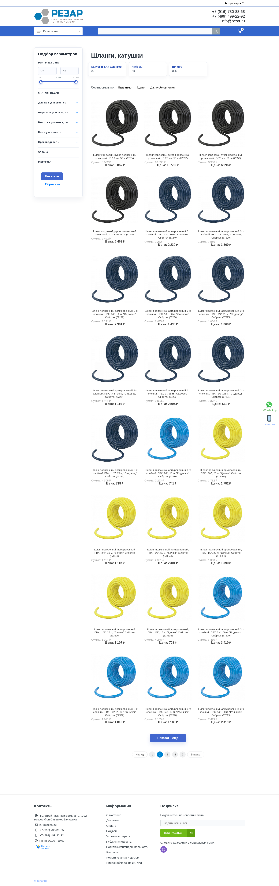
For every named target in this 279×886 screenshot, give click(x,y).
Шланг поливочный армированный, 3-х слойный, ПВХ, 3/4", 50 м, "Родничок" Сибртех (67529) (221, 632)
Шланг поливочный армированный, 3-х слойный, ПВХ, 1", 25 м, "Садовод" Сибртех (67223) (168, 393)
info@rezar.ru (233, 21)
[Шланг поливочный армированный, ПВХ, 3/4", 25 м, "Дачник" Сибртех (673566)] (221, 438)
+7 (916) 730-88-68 (228, 11)
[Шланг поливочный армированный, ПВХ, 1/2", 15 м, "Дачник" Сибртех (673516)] (168, 597)
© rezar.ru (40, 880)
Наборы (137, 66)
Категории (50, 31)
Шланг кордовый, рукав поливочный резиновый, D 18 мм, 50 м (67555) (114, 233)
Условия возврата (118, 836)
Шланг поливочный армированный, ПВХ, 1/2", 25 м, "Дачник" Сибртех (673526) (115, 632)
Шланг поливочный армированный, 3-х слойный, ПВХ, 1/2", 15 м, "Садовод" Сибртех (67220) (115, 473)
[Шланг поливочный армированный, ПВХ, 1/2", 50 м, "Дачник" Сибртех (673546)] (168, 518)
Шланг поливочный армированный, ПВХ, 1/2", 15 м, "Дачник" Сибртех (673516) (168, 632)
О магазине (113, 815)
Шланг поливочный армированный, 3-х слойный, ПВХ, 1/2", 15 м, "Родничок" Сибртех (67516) (168, 473)
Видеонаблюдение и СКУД (124, 862)
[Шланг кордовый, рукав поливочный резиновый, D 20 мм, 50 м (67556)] (221, 123)
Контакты (112, 852)
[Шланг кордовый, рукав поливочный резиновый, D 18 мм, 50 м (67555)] (114, 199)
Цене (141, 87)
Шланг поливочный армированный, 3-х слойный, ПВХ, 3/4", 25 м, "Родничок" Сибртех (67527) (115, 712)
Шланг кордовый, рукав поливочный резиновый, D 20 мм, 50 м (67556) (221, 156)
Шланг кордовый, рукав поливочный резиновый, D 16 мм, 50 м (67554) (114, 156)
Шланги (177, 66)
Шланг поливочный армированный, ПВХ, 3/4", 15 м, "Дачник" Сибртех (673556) (115, 552)
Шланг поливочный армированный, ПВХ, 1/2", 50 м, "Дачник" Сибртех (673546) (168, 552)
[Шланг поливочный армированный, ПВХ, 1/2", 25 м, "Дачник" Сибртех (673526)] (114, 597)
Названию (125, 87)
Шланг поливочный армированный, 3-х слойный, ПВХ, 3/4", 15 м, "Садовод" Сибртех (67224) (115, 393)
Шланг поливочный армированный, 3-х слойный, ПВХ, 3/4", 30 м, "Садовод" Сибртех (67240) (168, 234)
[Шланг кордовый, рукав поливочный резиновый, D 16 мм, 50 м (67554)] (114, 123)
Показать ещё (168, 738)
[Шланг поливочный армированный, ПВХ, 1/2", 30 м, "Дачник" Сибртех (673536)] (221, 518)
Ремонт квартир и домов (122, 857)
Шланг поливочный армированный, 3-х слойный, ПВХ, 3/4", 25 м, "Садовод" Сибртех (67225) (221, 314)
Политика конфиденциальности (127, 846)
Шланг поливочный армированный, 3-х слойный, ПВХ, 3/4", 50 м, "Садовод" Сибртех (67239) (221, 234)
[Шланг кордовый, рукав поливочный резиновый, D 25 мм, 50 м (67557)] (168, 123)
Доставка (112, 820)
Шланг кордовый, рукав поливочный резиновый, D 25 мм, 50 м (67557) (167, 156)
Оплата (111, 825)
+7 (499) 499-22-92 (228, 16)
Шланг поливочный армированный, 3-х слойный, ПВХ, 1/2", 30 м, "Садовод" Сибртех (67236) (168, 314)
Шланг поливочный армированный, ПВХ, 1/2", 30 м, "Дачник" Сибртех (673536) (221, 552)
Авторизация (233, 3)
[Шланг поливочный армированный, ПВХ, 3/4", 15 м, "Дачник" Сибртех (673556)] (114, 518)
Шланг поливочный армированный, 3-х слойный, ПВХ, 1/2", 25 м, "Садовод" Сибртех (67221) (221, 393)
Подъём (111, 831)
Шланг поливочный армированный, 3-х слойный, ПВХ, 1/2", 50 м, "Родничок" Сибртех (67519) (221, 712)
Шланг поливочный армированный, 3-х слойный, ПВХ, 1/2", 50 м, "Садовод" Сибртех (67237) (115, 314)
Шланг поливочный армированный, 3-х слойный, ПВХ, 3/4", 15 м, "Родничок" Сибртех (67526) (168, 712)
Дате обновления (162, 87)
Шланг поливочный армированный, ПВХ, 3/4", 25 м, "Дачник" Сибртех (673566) (221, 473)
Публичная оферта (118, 841)
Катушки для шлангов (106, 66)
